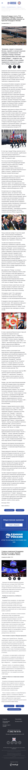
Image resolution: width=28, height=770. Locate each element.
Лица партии (18, 719)
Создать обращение (14, 525)
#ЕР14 (19, 706)
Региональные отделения (6, 722)
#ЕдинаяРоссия (9, 706)
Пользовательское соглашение (14, 753)
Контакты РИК (18, 721)
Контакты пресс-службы (7, 725)
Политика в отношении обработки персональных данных (14, 756)
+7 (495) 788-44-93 (14, 732)
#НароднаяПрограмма (14, 709)
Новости (19, 7)
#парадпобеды (9, 510)
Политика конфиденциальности (14, 754)
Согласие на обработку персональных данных (14, 757)
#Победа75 (20, 510)
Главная (3, 7)
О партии (5, 719)
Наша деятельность (11, 7)
